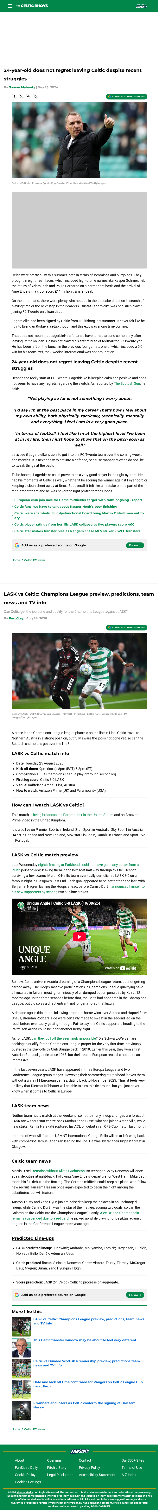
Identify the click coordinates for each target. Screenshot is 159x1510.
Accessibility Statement (97, 1475)
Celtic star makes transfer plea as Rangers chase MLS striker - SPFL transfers (77, 531)
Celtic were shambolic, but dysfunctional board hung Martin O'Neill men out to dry (79, 515)
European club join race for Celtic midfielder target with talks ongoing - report (78, 500)
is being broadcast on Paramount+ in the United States (71, 815)
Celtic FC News (34, 560)
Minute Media (24, 1492)
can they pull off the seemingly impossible (64, 1038)
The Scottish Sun (127, 383)
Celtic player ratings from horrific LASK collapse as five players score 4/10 (74, 524)
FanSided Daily (26, 1468)
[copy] (35, 96)
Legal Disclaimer (60, 1475)
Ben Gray (16, 618)
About (19, 1460)
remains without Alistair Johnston (59, 1171)
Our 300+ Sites (133, 1460)
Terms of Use (132, 1468)
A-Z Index (129, 1475)
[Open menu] (10, 5)
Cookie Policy (25, 1475)
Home (16, 560)
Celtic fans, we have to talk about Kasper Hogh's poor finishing (65, 506)
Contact (85, 1460)
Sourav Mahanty (22, 87)
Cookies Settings (28, 1482)
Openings (54, 1460)
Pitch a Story (57, 1468)
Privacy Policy (89, 1468)
